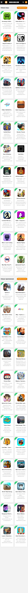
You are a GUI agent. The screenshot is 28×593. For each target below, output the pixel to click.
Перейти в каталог (22, 7)
